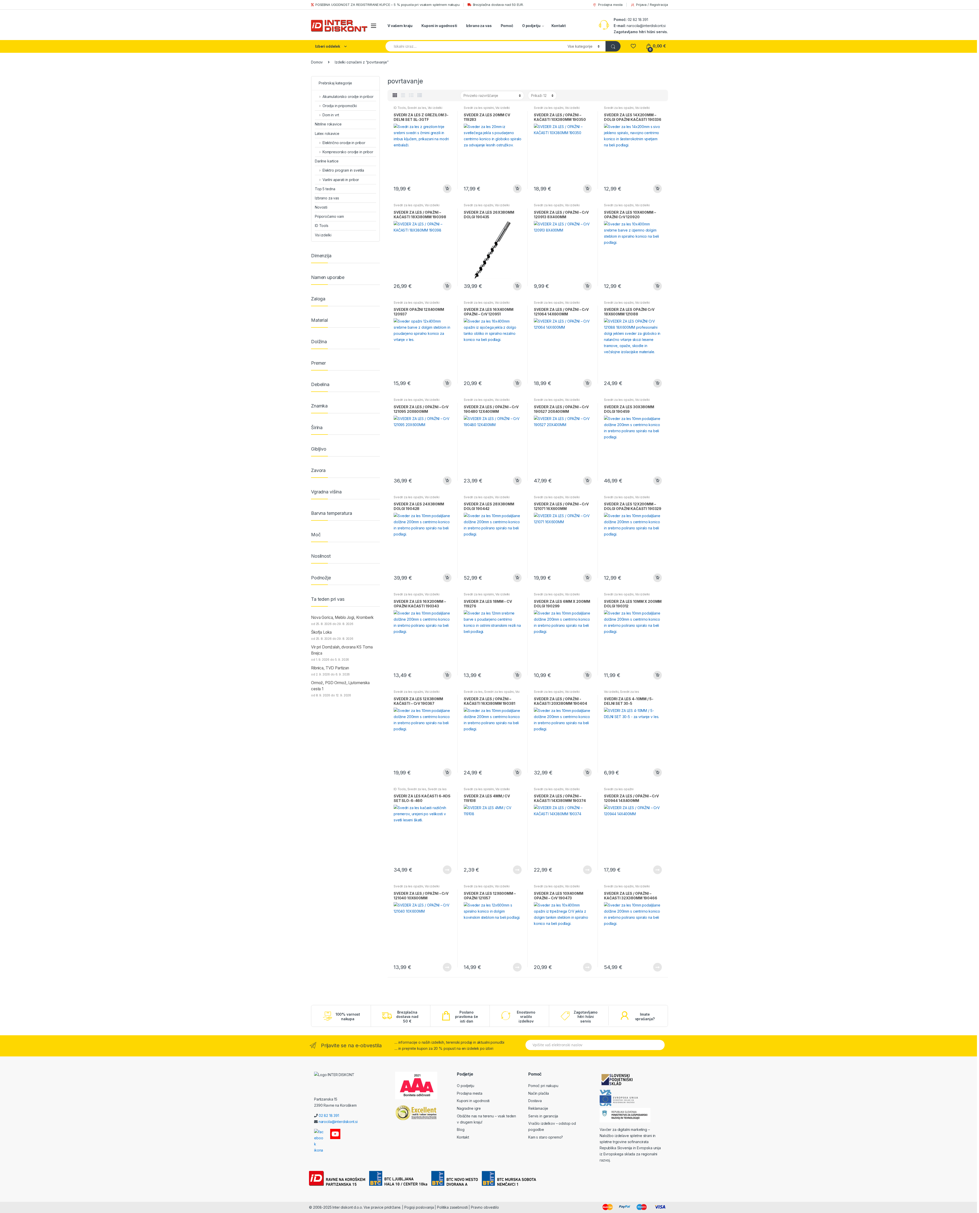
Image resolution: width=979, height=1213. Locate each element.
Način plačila (538, 1093)
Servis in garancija (543, 1116)
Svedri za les (416, 108)
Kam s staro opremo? (545, 1137)
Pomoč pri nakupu (543, 1085)
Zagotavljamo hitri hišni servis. (641, 32)
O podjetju (531, 25)
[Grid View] (395, 95)
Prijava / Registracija (652, 5)
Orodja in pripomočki (340, 106)
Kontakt (558, 25)
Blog (460, 1129)
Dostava (535, 1101)
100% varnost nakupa (348, 1016)
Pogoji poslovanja (419, 1207)
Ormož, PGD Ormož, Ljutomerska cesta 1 (340, 685)
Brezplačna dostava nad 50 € (407, 1016)
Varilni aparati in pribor (341, 179)
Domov (317, 62)
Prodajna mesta (610, 5)
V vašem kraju (400, 25)
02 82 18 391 (637, 19)
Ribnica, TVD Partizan (330, 668)
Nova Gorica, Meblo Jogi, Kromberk (342, 617)
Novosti (321, 207)
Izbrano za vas (479, 25)
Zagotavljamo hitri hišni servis (586, 1016)
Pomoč (507, 25)
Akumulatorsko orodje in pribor (348, 96)
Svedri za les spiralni (479, 108)
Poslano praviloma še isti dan (466, 1016)
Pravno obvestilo (485, 1207)
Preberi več (447, 869)
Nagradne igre (469, 1108)
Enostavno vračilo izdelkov (526, 1016)
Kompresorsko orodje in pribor (348, 152)
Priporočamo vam (329, 216)
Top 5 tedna (325, 189)
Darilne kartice (327, 161)
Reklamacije (538, 1108)
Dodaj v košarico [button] (447, 188)
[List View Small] (419, 95)
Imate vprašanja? (645, 1016)
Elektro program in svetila (343, 170)
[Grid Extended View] (403, 95)
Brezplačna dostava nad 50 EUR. (498, 5)
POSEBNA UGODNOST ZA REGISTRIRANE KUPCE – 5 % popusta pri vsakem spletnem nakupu (387, 5)
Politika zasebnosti (452, 1207)
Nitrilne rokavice (328, 124)
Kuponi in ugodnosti (439, 25)
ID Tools (400, 108)
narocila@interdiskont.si (646, 25)
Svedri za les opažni (548, 108)
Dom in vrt (331, 115)
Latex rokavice (327, 133)
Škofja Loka (321, 632)
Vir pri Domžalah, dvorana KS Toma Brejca (341, 650)
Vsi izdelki (435, 108)
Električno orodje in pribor (344, 143)
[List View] (411, 95)
